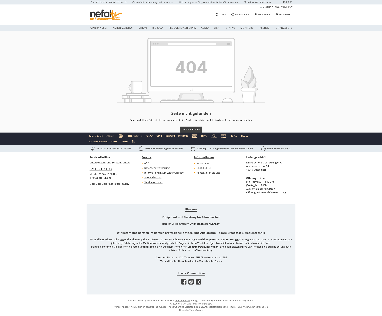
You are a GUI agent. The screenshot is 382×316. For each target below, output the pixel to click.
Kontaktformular (118, 183)
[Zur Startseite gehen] (106, 14)
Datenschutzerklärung (157, 168)
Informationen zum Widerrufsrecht (164, 172)
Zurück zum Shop (191, 129)
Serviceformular (153, 182)
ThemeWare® (196, 310)
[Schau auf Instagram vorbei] (287, 2)
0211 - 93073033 (101, 169)
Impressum (203, 163)
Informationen (204, 157)
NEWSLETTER (204, 168)
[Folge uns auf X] (290, 2)
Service (146, 157)
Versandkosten (152, 177)
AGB (146, 163)
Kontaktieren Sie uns (208, 172)
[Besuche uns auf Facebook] (284, 2)
